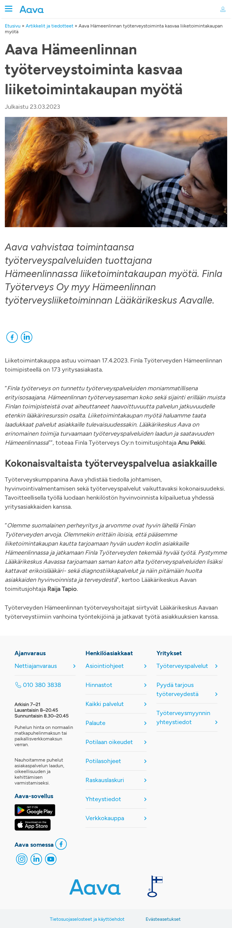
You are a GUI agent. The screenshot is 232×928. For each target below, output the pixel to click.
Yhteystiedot (103, 799)
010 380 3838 (42, 684)
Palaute (95, 723)
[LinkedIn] (26, 338)
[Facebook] (12, 338)
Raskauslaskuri (104, 780)
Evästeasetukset (163, 919)
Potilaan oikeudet (109, 742)
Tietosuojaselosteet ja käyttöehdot (87, 919)
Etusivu (13, 26)
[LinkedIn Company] (36, 860)
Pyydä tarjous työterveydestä (177, 689)
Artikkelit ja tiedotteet (49, 26)
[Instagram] (21, 860)
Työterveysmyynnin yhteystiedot (183, 717)
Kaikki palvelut (104, 703)
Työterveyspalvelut (182, 665)
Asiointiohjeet (104, 665)
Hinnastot (98, 684)
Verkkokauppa (104, 818)
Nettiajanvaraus (35, 665)
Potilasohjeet (103, 761)
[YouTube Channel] (51, 860)
